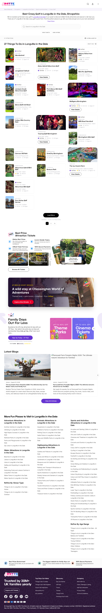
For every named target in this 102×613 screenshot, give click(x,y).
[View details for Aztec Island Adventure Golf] (51, 64)
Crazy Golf (52, 9)
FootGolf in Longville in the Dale (81, 456)
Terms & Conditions (82, 593)
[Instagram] (21, 597)
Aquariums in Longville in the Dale (48, 427)
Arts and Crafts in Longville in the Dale (83, 434)
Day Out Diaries (60, 581)
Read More (51, 21)
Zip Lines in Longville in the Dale (14, 445)
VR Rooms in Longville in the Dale (81, 519)
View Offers (56, 32)
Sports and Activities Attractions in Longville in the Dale (83, 422)
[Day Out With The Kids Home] (8, 4)
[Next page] (54, 223)
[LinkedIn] (11, 597)
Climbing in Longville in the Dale (14, 430)
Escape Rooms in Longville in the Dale (83, 453)
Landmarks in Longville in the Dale (48, 459)
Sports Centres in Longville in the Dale (83, 509)
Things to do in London (41, 581)
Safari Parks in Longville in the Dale (48, 435)
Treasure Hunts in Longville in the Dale (49, 493)
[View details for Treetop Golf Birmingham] (51, 130)
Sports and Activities (41, 9)
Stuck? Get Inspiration (41, 587)
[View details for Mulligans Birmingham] (83, 98)
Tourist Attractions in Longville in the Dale (50, 486)
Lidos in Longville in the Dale (13, 462)
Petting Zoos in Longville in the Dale (49, 432)
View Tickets (46, 32)
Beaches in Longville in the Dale (14, 457)
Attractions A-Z (39, 590)
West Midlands (8, 9)
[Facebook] (5, 597)
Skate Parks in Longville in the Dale (82, 501)
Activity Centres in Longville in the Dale (17, 427)
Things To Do (60, 593)
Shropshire (17, 9)
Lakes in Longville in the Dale (13, 459)
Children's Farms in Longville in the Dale (50, 430)
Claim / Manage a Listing (84, 584)
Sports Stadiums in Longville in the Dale (50, 472)
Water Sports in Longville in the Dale (16, 478)
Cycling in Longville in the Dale (80, 450)
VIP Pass (58, 584)
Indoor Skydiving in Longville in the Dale (84, 474)
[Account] (92, 4)
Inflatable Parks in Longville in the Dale (83, 482)
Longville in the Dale (28, 9)
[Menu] (98, 4)
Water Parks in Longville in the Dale (15, 475)
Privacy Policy (81, 590)
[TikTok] (16, 597)
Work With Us (81, 581)
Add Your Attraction (82, 587)
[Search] (88, 4)
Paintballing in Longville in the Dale (82, 493)
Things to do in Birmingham (43, 584)
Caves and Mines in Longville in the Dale (50, 457)
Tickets (58, 590)
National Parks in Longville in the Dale (16, 438)
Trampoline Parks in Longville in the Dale (84, 517)
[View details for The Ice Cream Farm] (83, 162)
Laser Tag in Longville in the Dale (81, 490)
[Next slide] (94, 329)
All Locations (39, 593)
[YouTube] (26, 597)
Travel (58, 587)
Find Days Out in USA (62, 596)
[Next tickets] (51, 259)
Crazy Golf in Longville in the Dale (81, 447)
